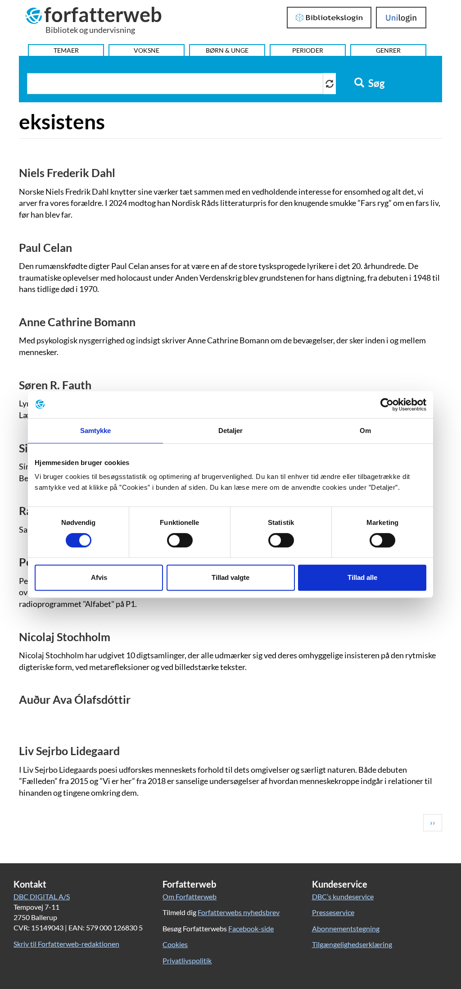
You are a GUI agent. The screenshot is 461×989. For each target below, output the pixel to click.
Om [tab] (365, 430)
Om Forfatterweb (190, 896)
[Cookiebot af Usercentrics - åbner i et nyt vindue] (387, 404)
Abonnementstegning (346, 928)
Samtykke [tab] (95, 430)
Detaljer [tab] (230, 430)
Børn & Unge (227, 50)
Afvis (99, 577)
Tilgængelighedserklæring (352, 944)
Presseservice (333, 912)
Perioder (307, 50)
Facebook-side (251, 928)
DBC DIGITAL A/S (42, 896)
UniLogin (401, 18)
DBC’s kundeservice (343, 896)
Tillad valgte (230, 577)
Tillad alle (362, 577)
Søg (375, 83)
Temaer (66, 50)
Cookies (175, 944)
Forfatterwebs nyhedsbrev (239, 912)
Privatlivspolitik (187, 960)
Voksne (146, 50)
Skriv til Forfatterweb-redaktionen (66, 943)
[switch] (180, 540)
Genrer (388, 50)
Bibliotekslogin (329, 18)
